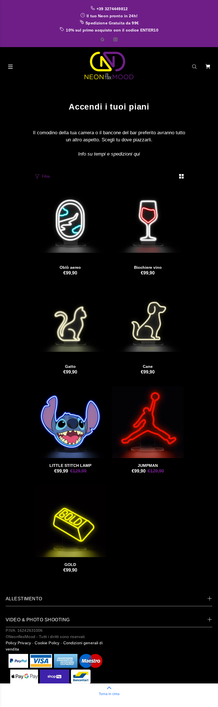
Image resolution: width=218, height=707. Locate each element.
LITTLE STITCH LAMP (70, 465)
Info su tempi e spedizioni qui (109, 154)
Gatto (70, 366)
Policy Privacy (18, 643)
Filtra (46, 176)
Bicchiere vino (148, 267)
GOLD (70, 564)
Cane (148, 366)
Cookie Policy (47, 643)
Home (39, 90)
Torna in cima (109, 694)
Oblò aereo (70, 267)
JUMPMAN (148, 465)
